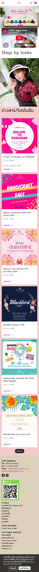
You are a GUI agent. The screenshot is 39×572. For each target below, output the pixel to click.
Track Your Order (9, 528)
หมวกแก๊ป (5, 516)
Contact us (6, 548)
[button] (30, 3)
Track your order (9, 540)
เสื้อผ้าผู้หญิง (6, 508)
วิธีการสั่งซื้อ (6, 535)
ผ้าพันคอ (5, 519)
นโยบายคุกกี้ (17, 564)
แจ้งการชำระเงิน (8, 537)
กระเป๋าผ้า (5, 521)
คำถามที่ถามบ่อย (8, 543)
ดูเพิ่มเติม (7, 169)
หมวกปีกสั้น (6, 513)
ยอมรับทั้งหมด (24, 568)
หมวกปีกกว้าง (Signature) (12, 505)
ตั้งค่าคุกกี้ (13, 568)
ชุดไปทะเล (5, 511)
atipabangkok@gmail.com (13, 471)
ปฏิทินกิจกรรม (7, 546)
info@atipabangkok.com (18, 468)
